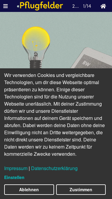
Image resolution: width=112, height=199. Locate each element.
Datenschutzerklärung (54, 168)
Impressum (15, 168)
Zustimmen (81, 189)
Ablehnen (29, 189)
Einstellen (14, 177)
